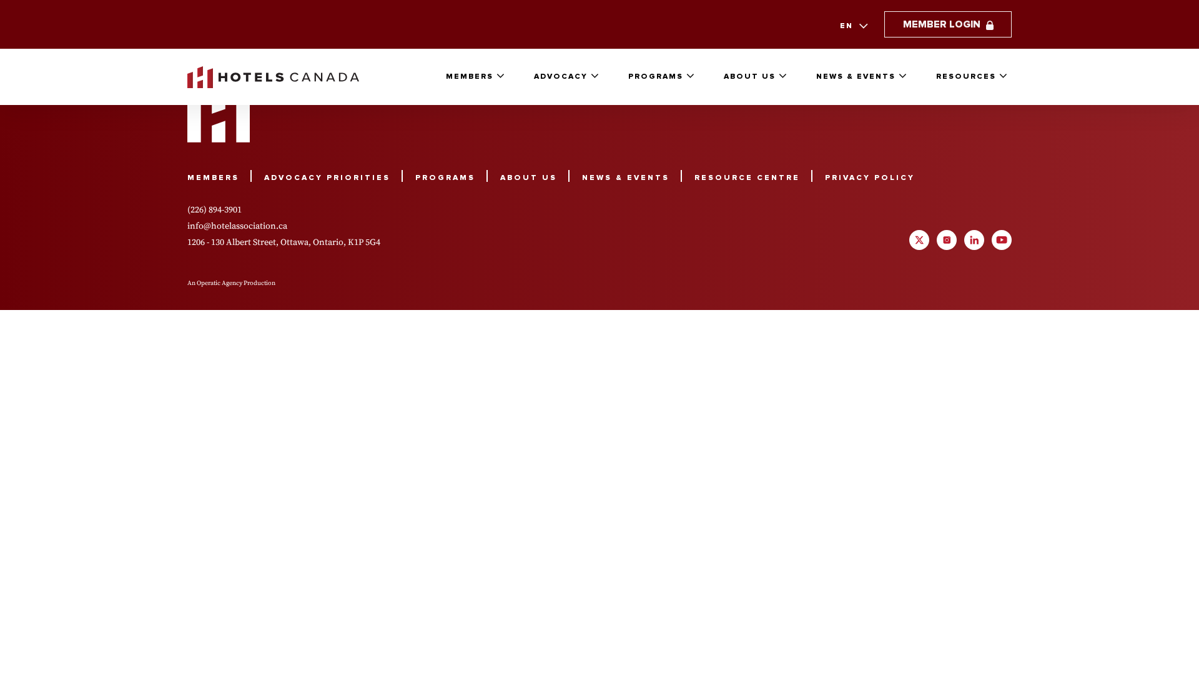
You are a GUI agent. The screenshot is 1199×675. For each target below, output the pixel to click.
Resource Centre (747, 177)
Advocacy (561, 76)
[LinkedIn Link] (974, 240)
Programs (655, 76)
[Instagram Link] (947, 240)
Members (469, 76)
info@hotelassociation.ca (237, 225)
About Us (750, 76)
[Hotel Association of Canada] (218, 113)
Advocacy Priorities (327, 177)
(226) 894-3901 (214, 209)
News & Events (856, 76)
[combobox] (852, 26)
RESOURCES (966, 76)
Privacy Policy (870, 177)
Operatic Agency (219, 283)
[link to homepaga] (273, 77)
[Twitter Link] (919, 240)
